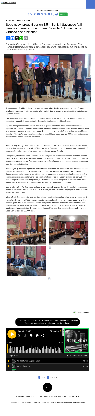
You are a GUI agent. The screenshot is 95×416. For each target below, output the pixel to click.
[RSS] (45, 14)
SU (47, 388)
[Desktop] (56, 14)
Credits (53, 402)
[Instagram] (31, 14)
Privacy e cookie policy (64, 402)
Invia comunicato (43, 397)
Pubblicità (30, 397)
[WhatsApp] (42, 14)
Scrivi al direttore (59, 397)
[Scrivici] (49, 14)
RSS (69, 397)
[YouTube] (38, 14)
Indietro (53, 377)
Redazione (20, 397)
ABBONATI (63, 14)
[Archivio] (52, 14)
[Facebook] (28, 14)
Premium (75, 397)
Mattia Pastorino (83, 312)
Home (43, 377)
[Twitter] (35, 14)
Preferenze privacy (79, 402)
